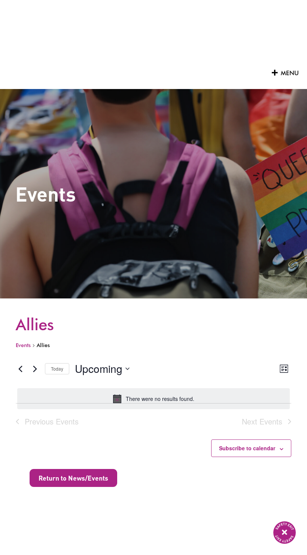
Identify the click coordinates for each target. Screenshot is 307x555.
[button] (290, 73)
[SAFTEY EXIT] (284, 532)
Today (57, 368)
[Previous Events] (20, 368)
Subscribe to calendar (247, 448)
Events (23, 345)
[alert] (153, 398)
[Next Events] (34, 368)
